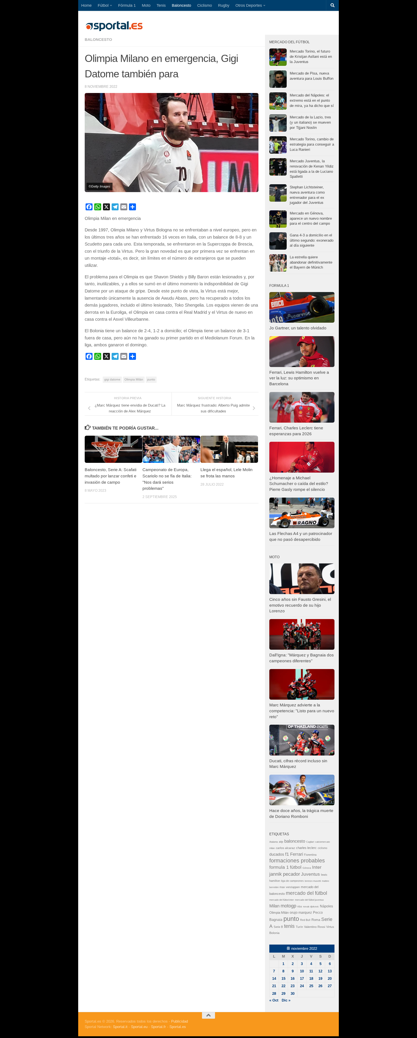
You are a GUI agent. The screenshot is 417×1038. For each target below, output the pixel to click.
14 (274, 979)
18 (311, 979)
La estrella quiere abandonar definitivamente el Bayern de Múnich (311, 262)
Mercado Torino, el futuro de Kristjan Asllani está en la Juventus (311, 56)
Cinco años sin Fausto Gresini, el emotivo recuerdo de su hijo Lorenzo (300, 605)
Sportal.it (120, 1027)
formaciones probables (297, 860)
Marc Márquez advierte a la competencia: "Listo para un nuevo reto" (301, 711)
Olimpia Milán (133, 379)
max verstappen (290, 887)
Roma (315, 920)
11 (311, 971)
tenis (289, 926)
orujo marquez (301, 912)
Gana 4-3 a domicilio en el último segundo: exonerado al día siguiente (311, 240)
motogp (288, 905)
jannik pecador (284, 874)
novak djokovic (311, 906)
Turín (299, 926)
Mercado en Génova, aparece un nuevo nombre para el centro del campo (311, 218)
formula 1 (279, 867)
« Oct (273, 1000)
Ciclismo (204, 5)
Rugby (223, 5)
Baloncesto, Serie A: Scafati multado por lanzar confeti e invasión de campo (110, 476)
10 (302, 971)
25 (311, 986)
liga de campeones (292, 880)
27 (330, 986)
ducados (276, 854)
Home (86, 5)
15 (283, 979)
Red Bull (305, 920)
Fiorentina (310, 854)
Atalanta (273, 841)
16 (293, 979)
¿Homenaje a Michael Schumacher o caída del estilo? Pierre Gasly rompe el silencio (298, 484)
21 (274, 986)
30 (293, 993)
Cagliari (310, 841)
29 (283, 993)
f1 (287, 854)
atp (281, 841)
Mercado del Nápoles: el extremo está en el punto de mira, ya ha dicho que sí (312, 100)
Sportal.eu (139, 1027)
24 (302, 986)
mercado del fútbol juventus (309, 899)
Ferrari (296, 854)
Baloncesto (181, 5)
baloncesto (98, 39)
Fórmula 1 (127, 5)
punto (151, 379)
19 (320, 979)
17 (302, 979)
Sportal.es (177, 1027)
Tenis (161, 5)
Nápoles (326, 906)
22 (283, 986)
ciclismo (322, 848)
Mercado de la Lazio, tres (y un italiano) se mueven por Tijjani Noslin (310, 122)
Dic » (286, 1000)
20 (330, 979)
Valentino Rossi (314, 926)
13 (330, 971)
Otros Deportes (248, 5)
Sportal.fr (158, 1027)
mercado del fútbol (306, 893)
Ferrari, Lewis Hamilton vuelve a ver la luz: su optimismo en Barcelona (299, 378)
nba (299, 906)
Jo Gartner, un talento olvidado (297, 328)
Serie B (278, 926)
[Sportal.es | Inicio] (114, 26)
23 (293, 986)
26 (320, 986)
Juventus (310, 874)
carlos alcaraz (285, 848)
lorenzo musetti (313, 881)
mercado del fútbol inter (281, 899)
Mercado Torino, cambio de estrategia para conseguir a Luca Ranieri (312, 144)
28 (274, 993)
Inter (316, 867)
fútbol (295, 867)
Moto (146, 5)
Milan (274, 905)
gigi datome (112, 379)
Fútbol (103, 5)
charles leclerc (306, 848)
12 (320, 971)
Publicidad (179, 1021)
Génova (307, 868)
